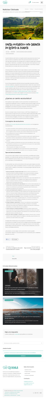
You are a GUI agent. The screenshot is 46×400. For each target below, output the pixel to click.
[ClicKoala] (5, 2)
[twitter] (33, 393)
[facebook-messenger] (37, 393)
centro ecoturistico (20, 51)
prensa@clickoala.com (29, 383)
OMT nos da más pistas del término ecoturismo (20, 124)
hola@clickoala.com (28, 381)
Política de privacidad (18, 390)
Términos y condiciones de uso (10, 393)
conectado (17, 334)
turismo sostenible (28, 51)
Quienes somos (28, 369)
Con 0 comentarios (10, 53)
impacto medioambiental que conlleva (22, 91)
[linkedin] (35, 393)
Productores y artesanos (30, 371)
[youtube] (41, 393)
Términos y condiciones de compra (12, 392)
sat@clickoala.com (28, 384)
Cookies (18, 395)
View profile (14, 258)
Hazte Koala (27, 373)
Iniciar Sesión (36, 2)
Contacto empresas (29, 375)
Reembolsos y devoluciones (10, 395)
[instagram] (39, 393)
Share (8, 239)
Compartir (15, 239)
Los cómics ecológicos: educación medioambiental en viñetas (14, 248)
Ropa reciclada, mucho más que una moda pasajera (32, 248)
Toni (8, 51)
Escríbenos (23, 355)
